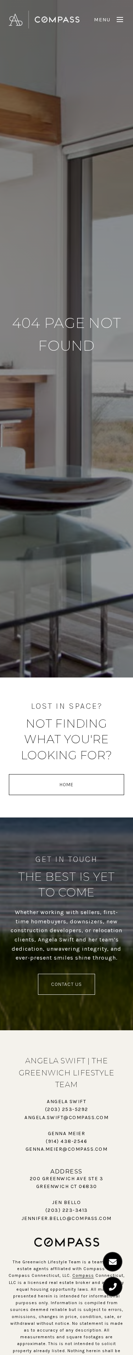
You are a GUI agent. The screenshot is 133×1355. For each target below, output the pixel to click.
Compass (83, 1275)
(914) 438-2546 (66, 1141)
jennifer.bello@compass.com (67, 1218)
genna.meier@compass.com (67, 1149)
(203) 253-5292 (66, 1109)
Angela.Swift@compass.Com (66, 1117)
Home (66, 785)
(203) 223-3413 (66, 1210)
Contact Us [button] (66, 984)
